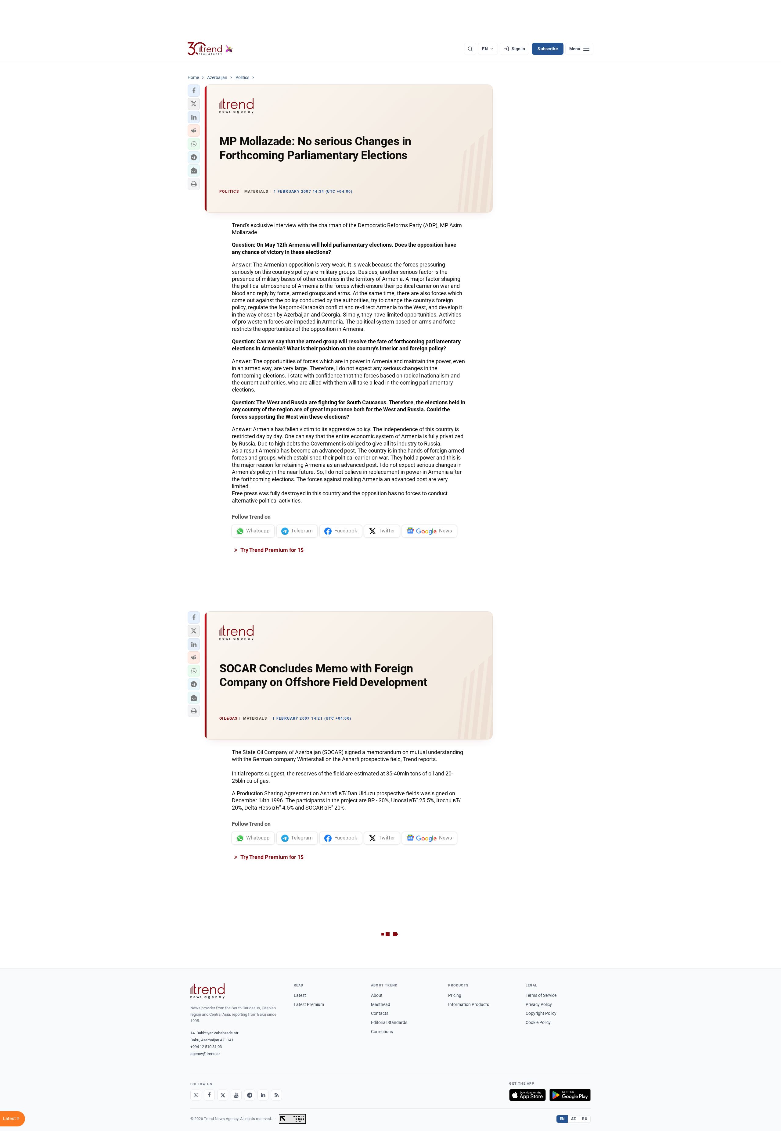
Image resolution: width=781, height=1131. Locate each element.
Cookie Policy (538, 1022)
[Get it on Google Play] (570, 1095)
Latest (300, 995)
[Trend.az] (210, 48)
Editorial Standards (389, 1022)
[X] (222, 1095)
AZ (573, 1119)
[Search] (470, 49)
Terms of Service (541, 995)
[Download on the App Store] (527, 1095)
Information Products (468, 1004)
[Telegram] (249, 1095)
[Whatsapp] (195, 1095)
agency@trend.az (205, 1053)
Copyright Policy (541, 1013)
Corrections (382, 1031)
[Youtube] (236, 1095)
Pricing (454, 995)
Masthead (380, 1004)
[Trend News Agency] (207, 991)
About (377, 995)
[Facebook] (209, 1095)
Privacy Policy (539, 1004)
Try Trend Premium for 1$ (271, 550)
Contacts (379, 1013)
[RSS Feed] (276, 1095)
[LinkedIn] (262, 1095)
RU (584, 1119)
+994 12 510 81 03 (206, 1046)
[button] (194, 90)
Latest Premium (309, 1004)
